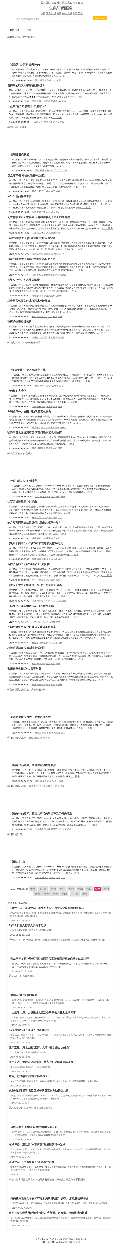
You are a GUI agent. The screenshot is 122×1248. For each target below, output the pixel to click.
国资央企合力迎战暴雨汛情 (23, 280)
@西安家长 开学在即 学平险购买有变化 (33, 1127)
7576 (106, 889)
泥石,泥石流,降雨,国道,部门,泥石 (47, 448)
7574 (89, 889)
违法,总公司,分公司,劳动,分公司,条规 (49, 600)
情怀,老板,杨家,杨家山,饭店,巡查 (47, 406)
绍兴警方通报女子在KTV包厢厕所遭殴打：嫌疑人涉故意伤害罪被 (49, 1198)
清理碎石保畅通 (19, 154)
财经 (53, 13)
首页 (32, 889)
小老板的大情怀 (16, 391)
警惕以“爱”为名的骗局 (23, 995)
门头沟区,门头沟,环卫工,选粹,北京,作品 (53, 829)
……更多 (62, 75)
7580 (64, 894)
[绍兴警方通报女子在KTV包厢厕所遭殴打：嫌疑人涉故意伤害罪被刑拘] (47, 1179)
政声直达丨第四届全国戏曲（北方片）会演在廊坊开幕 (41, 1062)
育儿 (80, 13)
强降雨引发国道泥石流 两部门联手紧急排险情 (34, 432)
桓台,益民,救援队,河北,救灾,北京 (47, 316)
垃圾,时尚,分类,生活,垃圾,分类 (46, 663)
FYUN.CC (53, 1238)
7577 (37, 894)
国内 (43, 2)
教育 (75, 13)
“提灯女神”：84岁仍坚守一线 (28, 370)
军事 (59, 13)
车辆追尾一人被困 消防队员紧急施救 (29, 411)
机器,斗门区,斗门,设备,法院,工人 (47, 517)
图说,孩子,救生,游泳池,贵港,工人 (50, 877)
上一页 (42, 889)
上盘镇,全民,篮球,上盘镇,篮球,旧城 (48, 122)
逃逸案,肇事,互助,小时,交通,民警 (47, 642)
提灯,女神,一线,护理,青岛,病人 (49, 385)
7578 (46, 894)
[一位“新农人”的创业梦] (20, 453)
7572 (71, 889)
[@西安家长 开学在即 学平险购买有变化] (31, 1107)
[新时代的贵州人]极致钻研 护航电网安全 (31, 238)
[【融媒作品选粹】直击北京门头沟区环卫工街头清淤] (36, 785)
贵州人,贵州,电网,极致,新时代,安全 (48, 253)
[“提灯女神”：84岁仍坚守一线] (23, 342)
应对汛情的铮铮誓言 (19, 196)
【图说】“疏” (18, 861)
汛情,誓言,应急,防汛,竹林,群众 (46, 212)
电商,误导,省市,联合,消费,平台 (46, 621)
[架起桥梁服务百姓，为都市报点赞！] (27, 689)
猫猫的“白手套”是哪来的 (25, 64)
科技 (64, 13)
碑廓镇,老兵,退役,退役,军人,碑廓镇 (48, 337)
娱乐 (48, 13)
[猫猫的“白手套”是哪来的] (21, 36)
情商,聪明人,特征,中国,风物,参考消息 (49, 101)
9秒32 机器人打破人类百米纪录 (27, 925)
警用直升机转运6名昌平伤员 (24, 668)
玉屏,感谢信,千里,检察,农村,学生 (47, 232)
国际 (48, 2)
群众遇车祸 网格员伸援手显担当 (26, 175)
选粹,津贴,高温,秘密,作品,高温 (49, 780)
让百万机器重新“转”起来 (22, 501)
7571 (62, 889)
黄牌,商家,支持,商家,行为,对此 (46, 538)
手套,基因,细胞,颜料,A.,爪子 (48, 80)
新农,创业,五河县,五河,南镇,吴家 (50, 496)
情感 (64, 2)
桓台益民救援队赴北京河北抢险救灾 (28, 300)
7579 (55, 894)
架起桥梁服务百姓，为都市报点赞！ (31, 717)
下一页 (74, 894)
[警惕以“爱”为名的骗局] (21, 975)
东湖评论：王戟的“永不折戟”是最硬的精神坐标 (37, 1144)
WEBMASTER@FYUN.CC (68, 1241)
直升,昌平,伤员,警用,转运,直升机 (47, 684)
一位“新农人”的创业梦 (23, 481)
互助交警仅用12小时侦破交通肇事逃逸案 (31, 627)
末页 (84, 894)
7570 (53, 889)
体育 (43, 13)
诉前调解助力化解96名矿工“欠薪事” (29, 564)
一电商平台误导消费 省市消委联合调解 (30, 606)
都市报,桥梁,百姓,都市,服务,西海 (50, 732)
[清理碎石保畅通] (16, 127)
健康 (80, 2)
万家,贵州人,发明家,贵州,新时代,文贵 (49, 274)
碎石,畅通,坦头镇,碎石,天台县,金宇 (51, 170)
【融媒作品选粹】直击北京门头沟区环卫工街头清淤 (41, 813)
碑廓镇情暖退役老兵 (19, 321)
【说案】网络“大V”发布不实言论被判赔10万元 (35, 543)
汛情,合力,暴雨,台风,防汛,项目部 (47, 295)
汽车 (75, 2)
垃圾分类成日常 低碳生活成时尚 (26, 648)
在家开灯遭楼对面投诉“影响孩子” (29, 1076)
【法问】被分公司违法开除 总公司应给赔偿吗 (34, 585)
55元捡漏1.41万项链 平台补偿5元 (29, 1030)
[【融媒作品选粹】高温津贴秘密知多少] (28, 737)
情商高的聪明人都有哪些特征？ (26, 85)
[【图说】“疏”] (15, 834)
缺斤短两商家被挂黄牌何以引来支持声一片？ (34, 522)
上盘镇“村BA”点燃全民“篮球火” (26, 106)
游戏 (69, 13)
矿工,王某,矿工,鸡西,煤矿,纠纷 (46, 579)
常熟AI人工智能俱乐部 (75, 1238)
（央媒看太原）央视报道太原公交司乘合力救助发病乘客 (42, 1012)
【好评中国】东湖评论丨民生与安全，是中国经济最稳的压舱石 (46, 908)
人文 (69, 2)
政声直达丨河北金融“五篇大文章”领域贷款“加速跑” (40, 1047)
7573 (80, 889)
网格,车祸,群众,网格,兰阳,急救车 (47, 191)
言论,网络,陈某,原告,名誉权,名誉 (47, 559)
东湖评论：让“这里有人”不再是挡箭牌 (31, 1162)
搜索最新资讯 (100, 18)
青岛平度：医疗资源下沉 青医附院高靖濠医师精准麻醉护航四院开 (49, 958)
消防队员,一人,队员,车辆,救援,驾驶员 (49, 427)
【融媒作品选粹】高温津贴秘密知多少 (33, 765)
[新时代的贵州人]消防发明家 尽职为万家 (31, 259)
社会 (53, 2)
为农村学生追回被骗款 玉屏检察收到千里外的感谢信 (38, 217)
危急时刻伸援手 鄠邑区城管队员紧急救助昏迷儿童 (39, 1090)
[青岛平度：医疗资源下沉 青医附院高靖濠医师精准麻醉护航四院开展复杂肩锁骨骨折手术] (57, 939)
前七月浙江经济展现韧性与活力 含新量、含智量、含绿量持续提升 (48, 1213)
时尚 (59, 2)
